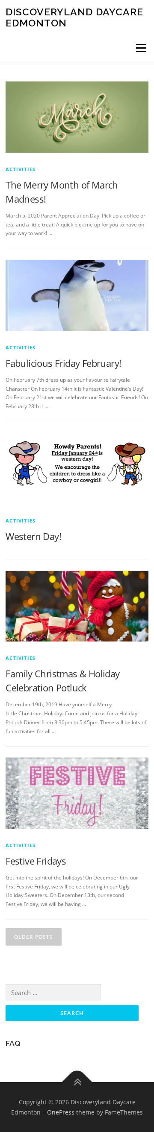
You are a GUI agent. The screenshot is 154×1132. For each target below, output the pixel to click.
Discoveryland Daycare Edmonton (74, 17)
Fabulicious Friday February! (63, 363)
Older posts (33, 936)
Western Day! (33, 536)
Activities (21, 169)
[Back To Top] (77, 1082)
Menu (140, 48)
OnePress (60, 1112)
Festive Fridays (36, 860)
